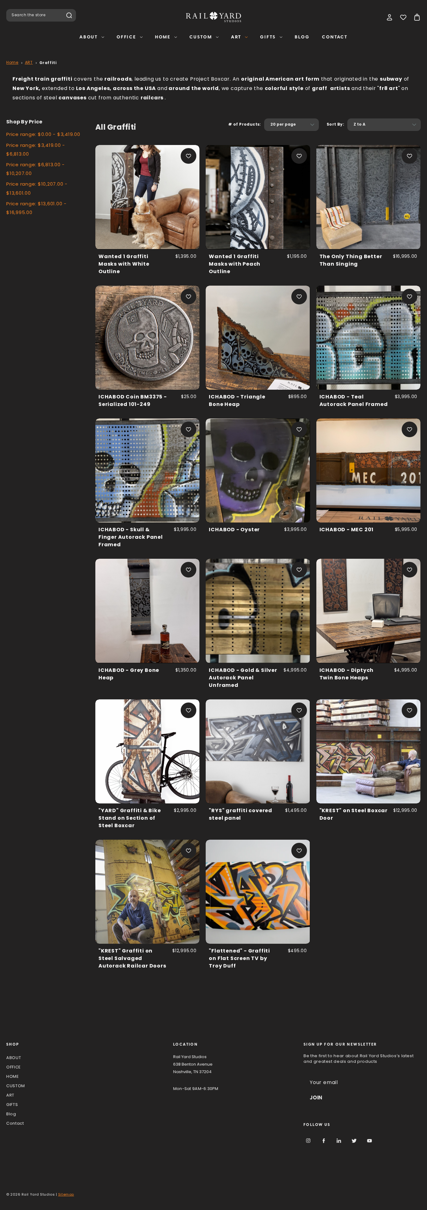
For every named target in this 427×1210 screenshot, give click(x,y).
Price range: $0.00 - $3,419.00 (43, 134)
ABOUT (88, 37)
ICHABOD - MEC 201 (346, 530)
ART (236, 37)
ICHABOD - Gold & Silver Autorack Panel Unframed (243, 678)
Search (69, 15)
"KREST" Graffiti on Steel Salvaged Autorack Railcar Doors (132, 959)
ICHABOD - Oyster (234, 530)
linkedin (339, 1140)
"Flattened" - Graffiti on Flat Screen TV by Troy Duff (239, 959)
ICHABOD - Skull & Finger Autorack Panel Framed (130, 538)
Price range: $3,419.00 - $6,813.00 (35, 150)
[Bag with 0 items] (417, 17)
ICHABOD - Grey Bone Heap (128, 674)
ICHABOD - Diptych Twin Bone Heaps (346, 674)
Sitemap (66, 1195)
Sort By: (335, 125)
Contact (335, 37)
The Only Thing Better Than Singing (350, 260)
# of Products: (244, 125)
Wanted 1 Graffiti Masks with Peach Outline (234, 264)
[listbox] (291, 124)
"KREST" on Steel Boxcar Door (353, 814)
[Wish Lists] (403, 17)
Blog (302, 37)
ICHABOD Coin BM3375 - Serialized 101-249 (132, 401)
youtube (369, 1140)
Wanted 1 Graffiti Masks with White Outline (123, 264)
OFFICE (126, 37)
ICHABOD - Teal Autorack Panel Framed (353, 401)
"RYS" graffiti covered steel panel (240, 814)
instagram (308, 1140)
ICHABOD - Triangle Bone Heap (237, 401)
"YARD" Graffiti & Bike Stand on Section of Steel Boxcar (129, 818)
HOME (163, 37)
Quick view (147, 197)
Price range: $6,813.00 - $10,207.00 (35, 169)
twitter (354, 1140)
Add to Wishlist (188, 156)
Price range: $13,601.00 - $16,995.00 (36, 208)
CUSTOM (200, 37)
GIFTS (268, 37)
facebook (323, 1140)
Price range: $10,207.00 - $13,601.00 (37, 189)
